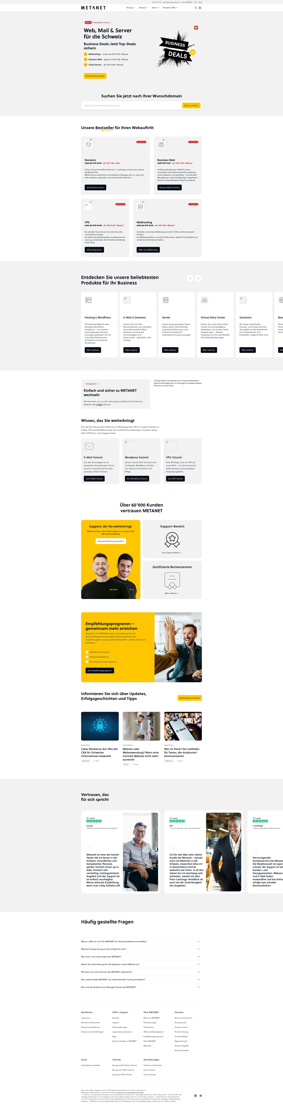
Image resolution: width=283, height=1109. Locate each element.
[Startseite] (93, 7)
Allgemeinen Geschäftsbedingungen (130, 1092)
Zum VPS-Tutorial (175, 478)
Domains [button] (179, 1012)
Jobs (195, 2)
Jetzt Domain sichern (95, 187)
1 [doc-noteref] (120, 163)
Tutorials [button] (116, 1059)
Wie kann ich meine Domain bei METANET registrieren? (106, 971)
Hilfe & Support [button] (120, 1012)
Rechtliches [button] (87, 1012)
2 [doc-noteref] (192, 163)
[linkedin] (195, 1096)
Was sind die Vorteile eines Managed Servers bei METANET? (108, 987)
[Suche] (196, 8)
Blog (200, 2)
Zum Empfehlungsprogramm (100, 670)
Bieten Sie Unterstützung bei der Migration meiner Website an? (110, 964)
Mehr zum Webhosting (148, 249)
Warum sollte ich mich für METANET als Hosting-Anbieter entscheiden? (114, 941)
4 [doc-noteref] (174, 225)
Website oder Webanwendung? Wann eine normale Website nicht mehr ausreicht (141, 754)
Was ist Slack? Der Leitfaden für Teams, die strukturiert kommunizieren (182, 752)
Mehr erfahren (93, 350)
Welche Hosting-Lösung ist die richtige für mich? (103, 948)
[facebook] (201, 1096)
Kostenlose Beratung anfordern (111, 541)
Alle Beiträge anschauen (190, 698)
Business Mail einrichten (170, 187)
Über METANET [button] (151, 1012)
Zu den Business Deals (95, 76)
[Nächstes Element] (198, 278)
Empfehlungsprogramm (171, 2)
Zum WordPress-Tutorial (137, 478)
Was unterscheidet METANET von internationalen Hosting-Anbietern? (113, 979)
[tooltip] (200, 8)
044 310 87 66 (156, 2)
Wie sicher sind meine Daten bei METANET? (101, 956)
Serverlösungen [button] (151, 1059)
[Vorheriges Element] (190, 278)
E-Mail (99, 404)
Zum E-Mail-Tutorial (94, 478)
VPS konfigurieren (94, 249)
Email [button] (84, 1059)
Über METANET (187, 2)
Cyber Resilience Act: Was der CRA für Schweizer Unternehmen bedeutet (99, 752)
